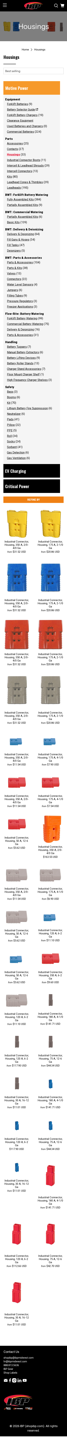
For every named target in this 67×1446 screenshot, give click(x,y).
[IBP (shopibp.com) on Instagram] (14, 1381)
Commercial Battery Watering (25, 324)
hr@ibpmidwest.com (15, 1361)
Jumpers (12, 290)
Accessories (15, 143)
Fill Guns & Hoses (18, 239)
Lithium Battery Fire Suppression (27, 408)
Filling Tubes (15, 295)
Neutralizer (14, 414)
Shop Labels (10, 1372)
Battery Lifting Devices (21, 358)
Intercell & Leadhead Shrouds (25, 165)
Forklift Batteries (17, 104)
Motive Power (16, 88)
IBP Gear (8, 1369)
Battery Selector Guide (21, 109)
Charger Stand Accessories (24, 369)
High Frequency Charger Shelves (27, 380)
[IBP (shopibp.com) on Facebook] (10, 1381)
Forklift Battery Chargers (22, 115)
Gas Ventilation (16, 458)
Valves (11, 273)
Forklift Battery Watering (22, 318)
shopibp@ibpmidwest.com (19, 1357)
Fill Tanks (13, 245)
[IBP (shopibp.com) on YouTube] (25, 1381)
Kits (9, 176)
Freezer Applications (20, 306)
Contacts (12, 149)
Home (25, 49)
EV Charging (15, 471)
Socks (11, 441)
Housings (39, 49)
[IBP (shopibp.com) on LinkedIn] (19, 1381)
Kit (8, 402)
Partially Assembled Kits (22, 205)
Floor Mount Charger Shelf (23, 374)
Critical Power (17, 486)
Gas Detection (16, 452)
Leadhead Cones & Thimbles (25, 182)
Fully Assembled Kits (20, 199)
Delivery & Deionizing (20, 234)
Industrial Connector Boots (23, 160)
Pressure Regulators (20, 301)
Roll (9, 436)
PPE (10, 430)
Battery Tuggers (17, 346)
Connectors (14, 279)
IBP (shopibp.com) (32, 1426)
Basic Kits (13, 222)
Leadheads (14, 187)
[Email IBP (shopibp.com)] (6, 1381)
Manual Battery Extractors (23, 352)
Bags (10, 391)
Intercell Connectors (19, 171)
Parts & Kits (14, 268)
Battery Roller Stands (20, 363)
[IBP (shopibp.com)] (33, 5)
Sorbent (12, 447)
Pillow (11, 425)
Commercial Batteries (20, 131)
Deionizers (14, 250)
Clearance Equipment (20, 120)
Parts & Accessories (20, 262)
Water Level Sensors (20, 284)
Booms (11, 397)
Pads (10, 419)
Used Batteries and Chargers (25, 126)
